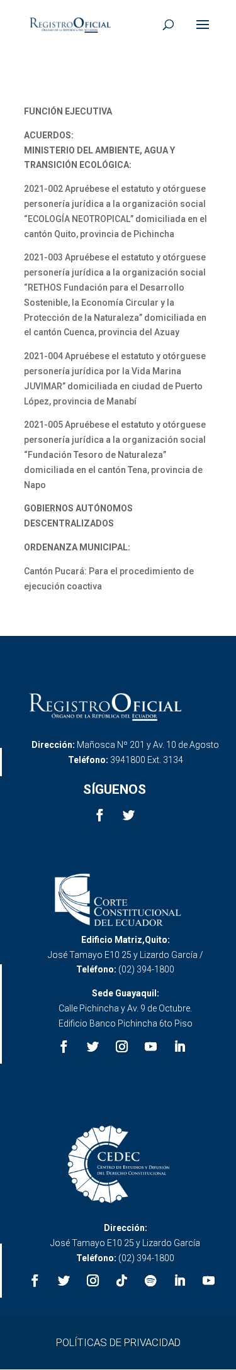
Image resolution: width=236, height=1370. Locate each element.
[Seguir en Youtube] (150, 1047)
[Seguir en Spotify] (150, 1281)
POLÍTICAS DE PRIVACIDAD (118, 1342)
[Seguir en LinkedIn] (179, 1047)
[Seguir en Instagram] (121, 1047)
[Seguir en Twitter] (129, 815)
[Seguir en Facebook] (100, 815)
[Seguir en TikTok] (121, 1281)
